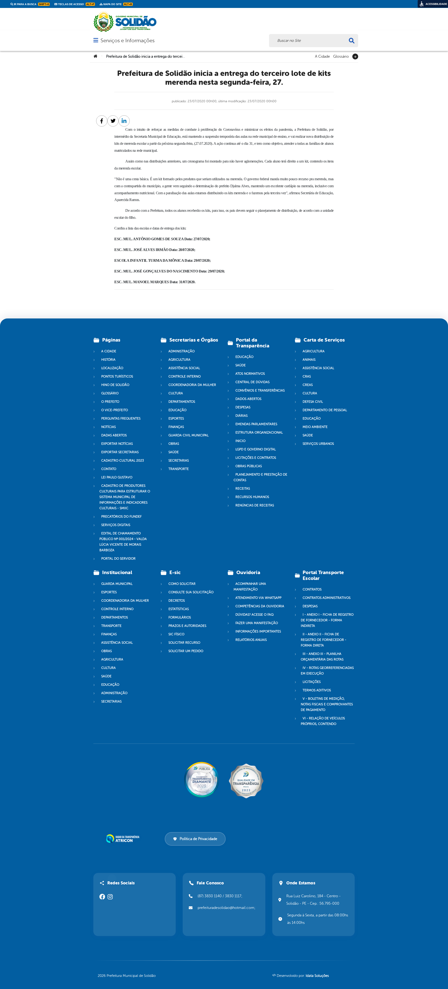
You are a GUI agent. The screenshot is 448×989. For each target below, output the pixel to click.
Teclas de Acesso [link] (75, 4)
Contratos (312, 589)
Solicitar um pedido (185, 651)
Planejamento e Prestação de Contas (260, 477)
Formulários (179, 617)
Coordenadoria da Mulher (192, 385)
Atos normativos (250, 373)
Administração (181, 351)
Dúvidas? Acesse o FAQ (254, 614)
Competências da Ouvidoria (259, 606)
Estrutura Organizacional (259, 432)
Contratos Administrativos (326, 598)
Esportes (176, 418)
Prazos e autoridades (187, 626)
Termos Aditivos (317, 690)
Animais (309, 359)
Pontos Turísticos (117, 376)
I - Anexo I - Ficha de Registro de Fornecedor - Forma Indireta (327, 620)
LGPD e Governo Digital (255, 449)
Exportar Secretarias (120, 452)
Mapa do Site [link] (117, 4)
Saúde (173, 452)
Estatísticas (178, 609)
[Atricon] (123, 839)
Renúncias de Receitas (254, 505)
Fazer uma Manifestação (256, 623)
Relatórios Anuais (251, 640)
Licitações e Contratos (255, 457)
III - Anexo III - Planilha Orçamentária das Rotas (322, 656)
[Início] (95, 56)
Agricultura (179, 359)
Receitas (242, 488)
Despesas (242, 407)
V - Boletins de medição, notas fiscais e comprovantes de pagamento (327, 704)
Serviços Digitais (115, 525)
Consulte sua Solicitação (191, 592)
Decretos (176, 600)
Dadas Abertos (114, 435)
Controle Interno (184, 376)
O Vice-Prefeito (114, 410)
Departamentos (181, 401)
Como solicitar (182, 584)
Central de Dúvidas (252, 382)
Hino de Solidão (115, 385)
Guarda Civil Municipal (188, 435)
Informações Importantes (258, 631)
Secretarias (178, 460)
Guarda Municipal (117, 584)
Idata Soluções (317, 976)
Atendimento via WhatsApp (258, 598)
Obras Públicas (248, 466)
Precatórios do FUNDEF (121, 516)
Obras (173, 443)
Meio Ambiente (315, 427)
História (108, 359)
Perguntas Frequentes (120, 418)
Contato (108, 469)
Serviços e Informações (127, 40)
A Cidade (322, 56)
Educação (177, 410)
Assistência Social (184, 368)
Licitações (312, 682)
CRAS (307, 376)
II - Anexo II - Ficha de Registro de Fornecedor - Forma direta (323, 639)
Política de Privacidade (198, 839)
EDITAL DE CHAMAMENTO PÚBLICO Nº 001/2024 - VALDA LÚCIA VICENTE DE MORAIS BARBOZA (123, 542)
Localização (112, 368)
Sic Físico (176, 634)
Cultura (175, 393)
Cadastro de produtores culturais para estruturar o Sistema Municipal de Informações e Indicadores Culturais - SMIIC (124, 497)
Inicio (240, 441)
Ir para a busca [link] (31, 4)
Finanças (176, 427)
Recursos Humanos (252, 497)
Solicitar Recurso (184, 642)
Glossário (341, 56)
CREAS (308, 385)
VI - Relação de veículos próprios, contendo (323, 721)
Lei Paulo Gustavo (116, 477)
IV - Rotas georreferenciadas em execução (327, 670)
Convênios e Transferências (260, 390)
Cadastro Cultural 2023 (122, 460)
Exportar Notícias (117, 443)
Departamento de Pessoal (325, 410)
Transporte (178, 469)
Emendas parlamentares (256, 424)
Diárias (241, 415)
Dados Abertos (248, 399)
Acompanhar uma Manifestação (250, 586)
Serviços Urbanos (318, 443)
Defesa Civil (313, 401)
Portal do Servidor (118, 558)
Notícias (108, 427)
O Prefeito (110, 401)
